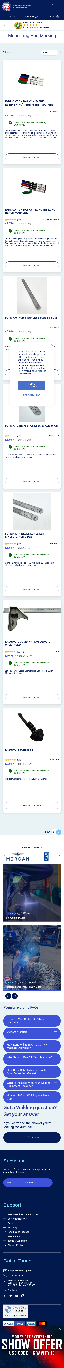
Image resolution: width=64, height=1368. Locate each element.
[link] (32, 1347)
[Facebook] (4, 1296)
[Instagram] (22, 1296)
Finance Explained (17, 1245)
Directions (12, 1290)
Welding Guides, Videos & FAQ (23, 1214)
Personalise (32, 395)
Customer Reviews (17, 1218)
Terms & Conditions (17, 1240)
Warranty (12, 1227)
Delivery (12, 1223)
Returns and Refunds (18, 1232)
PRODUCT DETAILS (32, 157)
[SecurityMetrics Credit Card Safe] (31, 1313)
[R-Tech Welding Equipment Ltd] (15, 11)
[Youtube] (16, 1296)
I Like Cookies (31, 385)
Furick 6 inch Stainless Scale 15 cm (31, 317)
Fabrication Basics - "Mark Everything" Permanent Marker (29, 103)
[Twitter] (10, 1296)
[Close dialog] (60, 1329)
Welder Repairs (15, 1236)
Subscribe (30, 1182)
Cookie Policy (24, 374)
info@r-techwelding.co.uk (21, 1270)
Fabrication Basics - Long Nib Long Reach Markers (30, 211)
